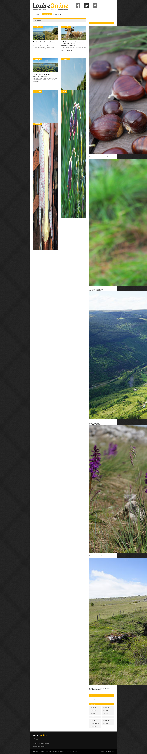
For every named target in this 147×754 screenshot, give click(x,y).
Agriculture (66, 27)
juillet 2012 (106, 720)
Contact (102, 751)
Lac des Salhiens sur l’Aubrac (41, 74)
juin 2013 (105, 710)
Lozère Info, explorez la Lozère (96, 699)
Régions (47, 14)
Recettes (37, 124)
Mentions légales (110, 751)
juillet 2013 (106, 707)
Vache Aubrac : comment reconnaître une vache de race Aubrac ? (73, 42)
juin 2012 (105, 723)
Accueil (37, 14)
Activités (65, 59)
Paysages (37, 59)
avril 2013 (105, 713)
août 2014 (93, 710)
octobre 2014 (94, 707)
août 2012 (105, 717)
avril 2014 (93, 717)
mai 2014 (93, 713)
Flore (64, 91)
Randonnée (38, 27)
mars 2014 (93, 720)
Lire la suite (51, 49)
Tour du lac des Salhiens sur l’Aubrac (44, 42)
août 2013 (93, 726)
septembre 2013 (95, 723)
